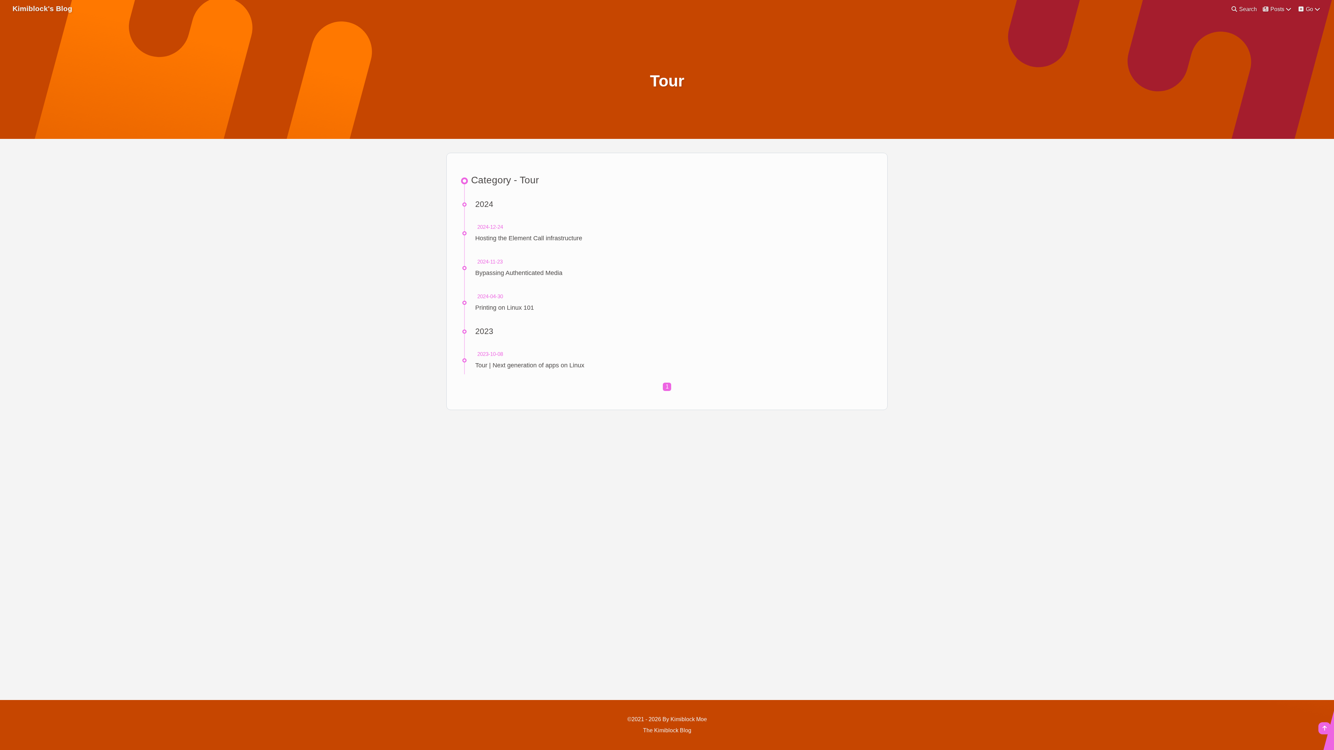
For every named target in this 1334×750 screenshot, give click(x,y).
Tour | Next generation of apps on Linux (529, 365)
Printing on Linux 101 (504, 307)
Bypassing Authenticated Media (518, 272)
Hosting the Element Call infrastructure (528, 238)
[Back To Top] (1324, 728)
